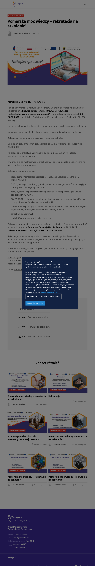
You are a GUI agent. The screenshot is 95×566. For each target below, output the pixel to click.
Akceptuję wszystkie (35, 303)
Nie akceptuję (32, 296)
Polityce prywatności (49, 292)
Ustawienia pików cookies (50, 296)
